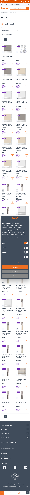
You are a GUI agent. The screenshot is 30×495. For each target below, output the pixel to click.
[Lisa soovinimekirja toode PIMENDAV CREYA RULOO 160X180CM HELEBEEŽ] (3, 329)
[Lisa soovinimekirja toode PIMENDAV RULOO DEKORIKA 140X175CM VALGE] (3, 306)
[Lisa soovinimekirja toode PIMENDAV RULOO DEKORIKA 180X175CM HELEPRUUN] (3, 167)
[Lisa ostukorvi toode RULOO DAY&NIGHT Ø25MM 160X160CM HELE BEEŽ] (26, 386)
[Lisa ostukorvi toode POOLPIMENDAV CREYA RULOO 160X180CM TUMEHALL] (12, 409)
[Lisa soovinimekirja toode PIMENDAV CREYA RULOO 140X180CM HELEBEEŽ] (3, 283)
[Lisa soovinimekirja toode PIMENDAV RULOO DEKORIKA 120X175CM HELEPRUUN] (17, 144)
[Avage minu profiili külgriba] (19, 493)
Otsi (27, 8)
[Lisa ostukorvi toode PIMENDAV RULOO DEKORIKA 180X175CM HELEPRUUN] (12, 179)
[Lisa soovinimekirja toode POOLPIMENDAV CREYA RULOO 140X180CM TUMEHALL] (17, 398)
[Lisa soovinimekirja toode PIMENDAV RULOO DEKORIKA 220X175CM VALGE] (3, 98)
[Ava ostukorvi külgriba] (28, 492)
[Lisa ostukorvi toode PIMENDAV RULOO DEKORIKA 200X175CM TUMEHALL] (12, 63)
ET (28, 4)
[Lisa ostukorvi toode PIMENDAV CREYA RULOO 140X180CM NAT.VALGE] (26, 317)
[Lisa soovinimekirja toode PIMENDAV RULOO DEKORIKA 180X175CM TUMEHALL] (17, 121)
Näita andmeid (21, 262)
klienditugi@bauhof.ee (8, 448)
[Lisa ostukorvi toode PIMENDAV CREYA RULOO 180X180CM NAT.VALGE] (26, 294)
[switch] (26, 248)
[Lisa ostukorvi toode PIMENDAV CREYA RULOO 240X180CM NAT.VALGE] (12, 202)
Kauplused (5, 4)
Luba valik (15, 271)
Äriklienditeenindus (15, 4)
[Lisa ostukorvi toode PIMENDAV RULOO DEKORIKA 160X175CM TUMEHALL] (12, 86)
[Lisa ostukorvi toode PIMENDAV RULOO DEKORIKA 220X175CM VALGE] (12, 109)
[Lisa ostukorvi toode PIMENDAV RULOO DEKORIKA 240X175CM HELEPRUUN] (12, 155)
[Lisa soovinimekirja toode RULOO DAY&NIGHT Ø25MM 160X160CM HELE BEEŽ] (17, 375)
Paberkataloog (6, 459)
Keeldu (15, 275)
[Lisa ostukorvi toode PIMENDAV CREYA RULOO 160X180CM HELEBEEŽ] (12, 340)
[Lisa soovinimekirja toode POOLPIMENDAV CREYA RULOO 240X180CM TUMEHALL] (3, 214)
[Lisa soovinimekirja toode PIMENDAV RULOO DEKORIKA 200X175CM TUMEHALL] (3, 52)
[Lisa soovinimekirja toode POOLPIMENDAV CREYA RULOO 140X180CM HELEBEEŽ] (17, 329)
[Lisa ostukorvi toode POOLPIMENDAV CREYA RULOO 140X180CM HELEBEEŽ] (26, 340)
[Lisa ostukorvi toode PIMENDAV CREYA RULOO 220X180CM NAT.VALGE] (26, 202)
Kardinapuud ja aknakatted (6, 13)
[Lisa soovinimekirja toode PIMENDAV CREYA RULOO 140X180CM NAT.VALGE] (17, 306)
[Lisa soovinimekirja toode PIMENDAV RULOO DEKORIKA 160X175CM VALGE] (17, 167)
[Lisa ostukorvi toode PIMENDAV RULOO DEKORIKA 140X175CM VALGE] (12, 317)
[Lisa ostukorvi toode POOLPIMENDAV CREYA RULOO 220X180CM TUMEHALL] (12, 363)
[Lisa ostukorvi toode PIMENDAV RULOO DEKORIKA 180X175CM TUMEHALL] (26, 132)
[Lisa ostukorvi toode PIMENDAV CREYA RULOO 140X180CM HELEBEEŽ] (12, 294)
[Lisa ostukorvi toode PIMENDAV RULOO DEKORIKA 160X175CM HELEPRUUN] (26, 86)
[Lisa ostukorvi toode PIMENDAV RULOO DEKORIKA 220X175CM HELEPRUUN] (12, 132)
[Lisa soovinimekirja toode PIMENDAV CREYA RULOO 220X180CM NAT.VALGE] (17, 190)
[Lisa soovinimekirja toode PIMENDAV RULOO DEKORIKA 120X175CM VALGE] (17, 214)
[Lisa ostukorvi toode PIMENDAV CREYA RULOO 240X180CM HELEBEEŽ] (26, 363)
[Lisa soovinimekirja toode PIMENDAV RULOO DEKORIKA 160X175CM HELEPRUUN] (17, 75)
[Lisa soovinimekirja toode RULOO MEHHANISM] (17, 52)
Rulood (14, 13)
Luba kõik (15, 267)
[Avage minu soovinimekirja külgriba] (10, 493)
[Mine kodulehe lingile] (4, 8)
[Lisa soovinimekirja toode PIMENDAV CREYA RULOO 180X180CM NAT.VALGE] (17, 283)
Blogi (3, 456)
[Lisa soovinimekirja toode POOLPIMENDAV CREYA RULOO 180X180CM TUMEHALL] (3, 375)
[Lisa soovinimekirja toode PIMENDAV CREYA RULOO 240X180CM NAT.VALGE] (3, 190)
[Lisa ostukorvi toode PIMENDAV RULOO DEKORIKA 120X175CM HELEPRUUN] (26, 155)
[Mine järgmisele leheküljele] (24, 39)
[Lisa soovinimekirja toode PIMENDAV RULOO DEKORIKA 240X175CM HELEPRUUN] (3, 144)
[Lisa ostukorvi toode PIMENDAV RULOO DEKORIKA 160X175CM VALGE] (26, 179)
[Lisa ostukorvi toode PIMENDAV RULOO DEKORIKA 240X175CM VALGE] (26, 109)
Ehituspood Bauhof (4, 12)
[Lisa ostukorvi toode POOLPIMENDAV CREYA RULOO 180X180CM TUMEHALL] (12, 386)
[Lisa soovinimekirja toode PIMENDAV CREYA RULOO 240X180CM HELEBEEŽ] (17, 352)
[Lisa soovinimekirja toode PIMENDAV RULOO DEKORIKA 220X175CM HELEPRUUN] (3, 121)
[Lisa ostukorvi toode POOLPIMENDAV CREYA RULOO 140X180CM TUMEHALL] (26, 409)
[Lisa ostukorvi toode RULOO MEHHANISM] (26, 63)
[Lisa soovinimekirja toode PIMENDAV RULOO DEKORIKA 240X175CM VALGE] (17, 98)
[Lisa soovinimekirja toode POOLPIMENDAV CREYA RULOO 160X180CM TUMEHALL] (3, 398)
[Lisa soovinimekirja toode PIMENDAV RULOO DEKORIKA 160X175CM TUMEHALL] (3, 75)
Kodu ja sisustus (13, 12)
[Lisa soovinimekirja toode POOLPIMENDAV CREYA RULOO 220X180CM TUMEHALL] (3, 352)
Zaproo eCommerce (15, 489)
